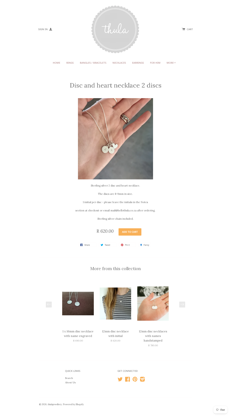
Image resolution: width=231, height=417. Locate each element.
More (170, 62)
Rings (70, 62)
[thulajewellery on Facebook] (127, 380)
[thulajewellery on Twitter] (120, 380)
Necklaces (119, 62)
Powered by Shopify (73, 404)
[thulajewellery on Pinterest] (134, 380)
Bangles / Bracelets (93, 62)
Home (56, 62)
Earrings (138, 62)
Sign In (43, 29)
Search (69, 378)
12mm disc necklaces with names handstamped (153, 336)
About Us (70, 382)
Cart (190, 29)
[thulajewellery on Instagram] (142, 380)
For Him (155, 62)
